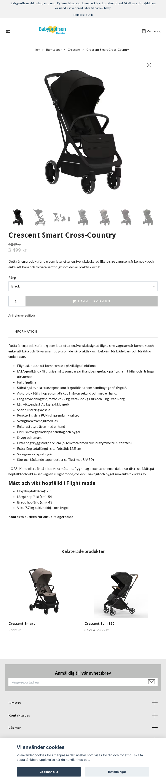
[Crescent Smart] (44, 591)
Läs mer (14, 727)
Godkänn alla (49, 772)
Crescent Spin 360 (99, 624)
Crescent (74, 49)
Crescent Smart (21, 624)
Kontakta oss (19, 715)
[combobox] (83, 286)
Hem (37, 49)
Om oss (14, 703)
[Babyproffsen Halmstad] (77, 31)
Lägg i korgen (94, 301)
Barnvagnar (54, 49)
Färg (12, 277)
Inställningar (117, 772)
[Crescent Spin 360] (121, 591)
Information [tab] (25, 331)
